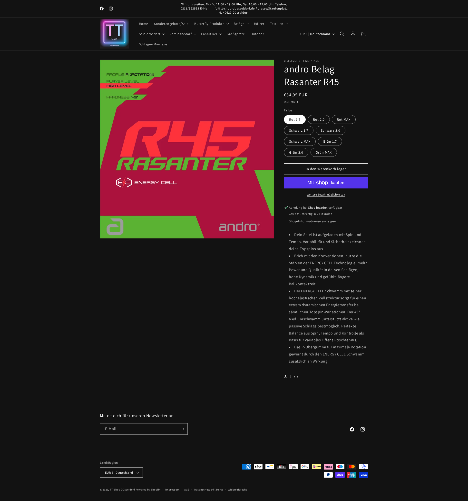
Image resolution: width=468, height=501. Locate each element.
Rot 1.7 (295, 119)
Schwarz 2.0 (330, 130)
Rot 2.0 (319, 119)
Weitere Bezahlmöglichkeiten (326, 194)
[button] (211, 24)
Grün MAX (324, 152)
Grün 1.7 (330, 141)
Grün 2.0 (296, 152)
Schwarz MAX (300, 141)
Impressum (172, 489)
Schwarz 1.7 (298, 130)
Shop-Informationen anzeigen (312, 221)
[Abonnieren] (182, 429)
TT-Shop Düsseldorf (122, 489)
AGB (186, 489)
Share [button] (294, 376)
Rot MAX (344, 119)
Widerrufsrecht (237, 489)
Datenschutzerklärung (208, 489)
